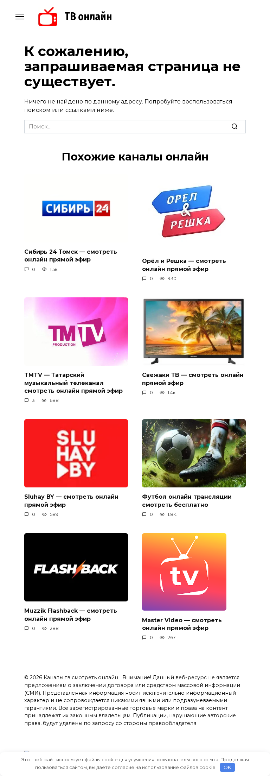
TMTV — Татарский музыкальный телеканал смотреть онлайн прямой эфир (73, 383)
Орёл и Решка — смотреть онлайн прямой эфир (184, 265)
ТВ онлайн (88, 16)
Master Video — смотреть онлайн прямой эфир (182, 624)
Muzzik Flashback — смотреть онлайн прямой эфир (70, 614)
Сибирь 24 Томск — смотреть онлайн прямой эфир (70, 255)
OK (227, 767)
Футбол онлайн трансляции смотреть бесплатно (187, 500)
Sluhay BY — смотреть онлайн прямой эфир (71, 500)
